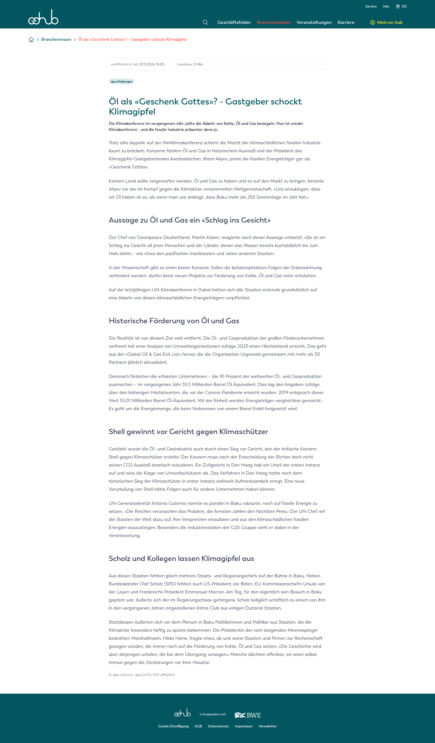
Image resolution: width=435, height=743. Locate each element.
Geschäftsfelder (234, 22)
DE (404, 6)
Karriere (346, 22)
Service (371, 6)
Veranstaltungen (314, 22)
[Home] (43, 16)
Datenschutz (218, 726)
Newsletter (268, 726)
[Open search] (205, 22)
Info (386, 6)
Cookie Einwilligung (173, 726)
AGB (198, 726)
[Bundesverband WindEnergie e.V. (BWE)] (248, 713)
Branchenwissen (274, 22)
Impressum (244, 726)
